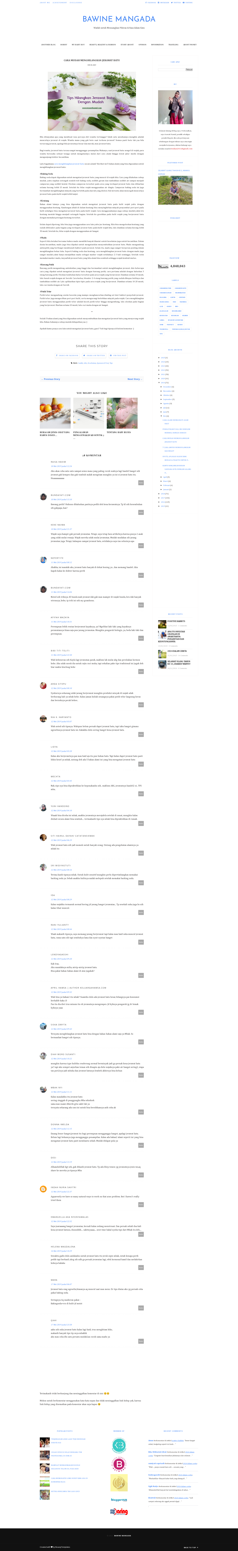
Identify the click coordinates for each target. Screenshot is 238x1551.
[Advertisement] (175, 560)
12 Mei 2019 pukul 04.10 (61, 811)
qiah (54, 1320)
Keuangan (175, 315)
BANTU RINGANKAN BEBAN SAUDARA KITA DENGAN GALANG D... (177, 469)
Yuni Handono (60, 806)
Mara (54, 1280)
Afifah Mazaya (60, 617)
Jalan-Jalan (164, 311)
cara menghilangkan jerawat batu (69, 164)
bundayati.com (61, 495)
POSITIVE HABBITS (176, 621)
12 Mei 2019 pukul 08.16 (61, 870)
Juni (164, 412)
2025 (163, 358)
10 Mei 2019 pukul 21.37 (61, 529)
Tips (111, 363)
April (165, 477)
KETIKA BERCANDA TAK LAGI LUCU (65, 1491)
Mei (164, 416)
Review (180, 324)
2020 (163, 379)
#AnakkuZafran (165, 293)
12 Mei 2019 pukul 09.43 (61, 1029)
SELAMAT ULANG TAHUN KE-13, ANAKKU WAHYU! (178, 662)
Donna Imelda (60, 1124)
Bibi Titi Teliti (60, 650)
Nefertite (57, 558)
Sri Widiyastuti (61, 865)
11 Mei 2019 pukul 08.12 (61, 562)
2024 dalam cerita (190, 1463)
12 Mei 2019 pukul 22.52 (61, 1221)
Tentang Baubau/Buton (181, 329)
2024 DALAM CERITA (177, 651)
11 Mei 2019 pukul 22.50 (61, 655)
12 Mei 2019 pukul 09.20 (61, 959)
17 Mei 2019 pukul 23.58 (61, 1325)
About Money (190, 45)
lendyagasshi (59, 954)
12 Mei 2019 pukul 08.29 (61, 900)
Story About (127, 45)
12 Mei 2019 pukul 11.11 (61, 1092)
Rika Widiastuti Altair (157, 1452)
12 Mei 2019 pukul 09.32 (61, 992)
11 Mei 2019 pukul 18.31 (61, 622)
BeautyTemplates (62, 1547)
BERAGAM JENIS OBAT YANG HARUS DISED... (55, 433)
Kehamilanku (176, 311)
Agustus (166, 403)
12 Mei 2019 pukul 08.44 (61, 929)
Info (85, 363)
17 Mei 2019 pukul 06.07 (61, 1284)
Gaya (161, 306)
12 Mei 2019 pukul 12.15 (61, 1129)
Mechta (55, 776)
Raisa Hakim (58, 462)
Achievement (60, 3)
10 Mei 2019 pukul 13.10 (61, 500)
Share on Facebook (68, 355)
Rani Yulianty (60, 925)
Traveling (173, 45)
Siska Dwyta (59, 1024)
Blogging (163, 297)
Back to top (190, 1547)
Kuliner (185, 315)
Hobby (63, 45)
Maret (165, 481)
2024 (163, 362)
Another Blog (48, 45)
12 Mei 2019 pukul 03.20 (61, 751)
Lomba (162, 320)
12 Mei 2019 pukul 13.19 (61, 1162)
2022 (163, 370)
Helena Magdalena (63, 1246)
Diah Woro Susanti (63, 1054)
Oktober (166, 395)
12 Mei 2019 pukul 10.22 (61, 1059)
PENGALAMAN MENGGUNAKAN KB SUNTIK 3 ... (88, 435)
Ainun (150, 1441)
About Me (45, 3)
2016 (163, 502)
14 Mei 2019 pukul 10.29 (61, 1251)
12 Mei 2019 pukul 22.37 (61, 1192)
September (167, 399)
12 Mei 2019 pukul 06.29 (61, 840)
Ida (53, 895)
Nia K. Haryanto (61, 717)
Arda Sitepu (58, 684)
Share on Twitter (96, 355)
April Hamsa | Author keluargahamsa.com (78, 987)
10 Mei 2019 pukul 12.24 (61, 466)
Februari (166, 485)
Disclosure (76, 3)
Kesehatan (92, 363)
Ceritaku (182, 297)
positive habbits (178, 1441)
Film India (183, 302)
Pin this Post (119, 355)
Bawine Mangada (119, 19)
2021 (163, 374)
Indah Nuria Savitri (63, 1187)
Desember (167, 387)
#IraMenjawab (180, 293)
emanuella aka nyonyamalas (70, 1217)
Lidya (54, 746)
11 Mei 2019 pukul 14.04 (61, 592)
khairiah (152, 1498)
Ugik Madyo (153, 1486)
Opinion (142, 45)
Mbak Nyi (56, 1087)
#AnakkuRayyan (165, 288)
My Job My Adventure (175, 320)
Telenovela (164, 329)
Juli (164, 408)
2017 (163, 498)
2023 (163, 366)
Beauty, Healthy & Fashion (103, 45)
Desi (53, 1157)
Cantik (80, 363)
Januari (166, 489)
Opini (161, 324)
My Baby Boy (78, 45)
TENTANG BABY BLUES (119, 432)
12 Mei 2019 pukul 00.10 (61, 688)
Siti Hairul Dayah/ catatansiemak (73, 835)
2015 (163, 506)
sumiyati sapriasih (156, 1463)
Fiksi (174, 302)
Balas (141, 483)
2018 (163, 494)
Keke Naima (58, 524)
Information (157, 45)
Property (170, 324)
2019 (163, 383)
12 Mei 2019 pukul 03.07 (61, 722)
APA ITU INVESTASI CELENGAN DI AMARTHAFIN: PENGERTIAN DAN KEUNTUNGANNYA (171, 637)
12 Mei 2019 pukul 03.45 (61, 781)
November (167, 391)
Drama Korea (164, 302)
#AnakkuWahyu (180, 288)
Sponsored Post (103, 363)
